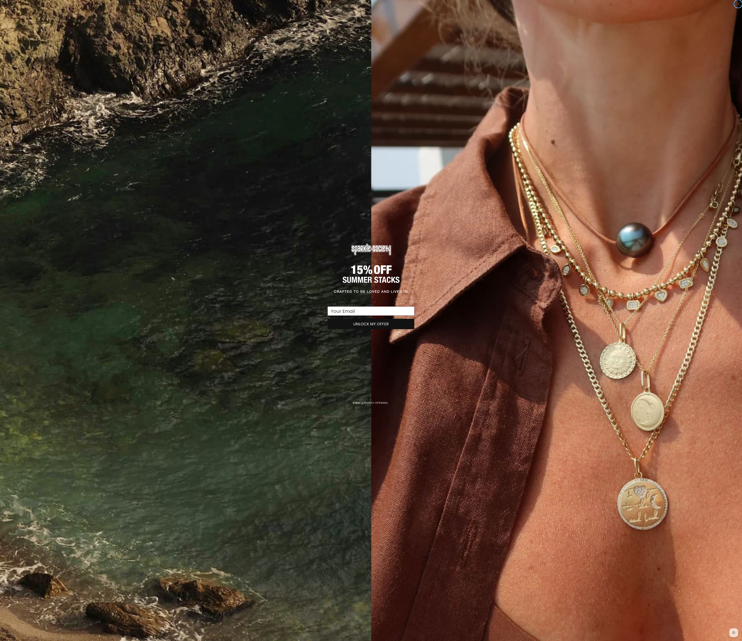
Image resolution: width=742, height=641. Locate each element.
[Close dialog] (738, 4)
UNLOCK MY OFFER (371, 324)
